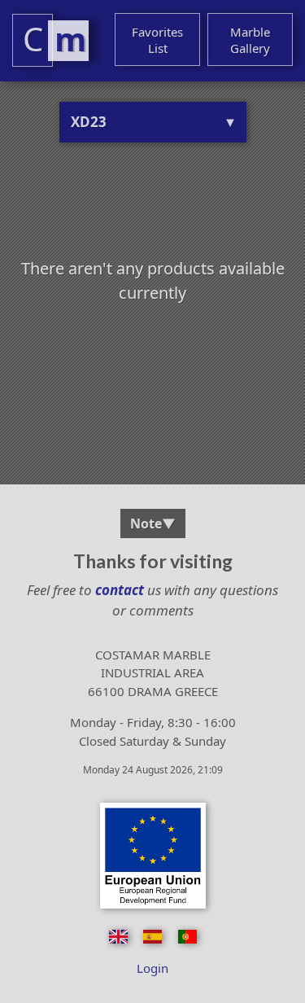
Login (152, 968)
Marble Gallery (250, 40)
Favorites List (157, 40)
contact (118, 589)
